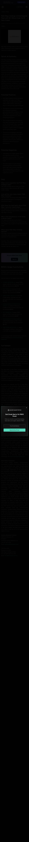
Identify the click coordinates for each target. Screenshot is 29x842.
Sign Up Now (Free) (14, 430)
